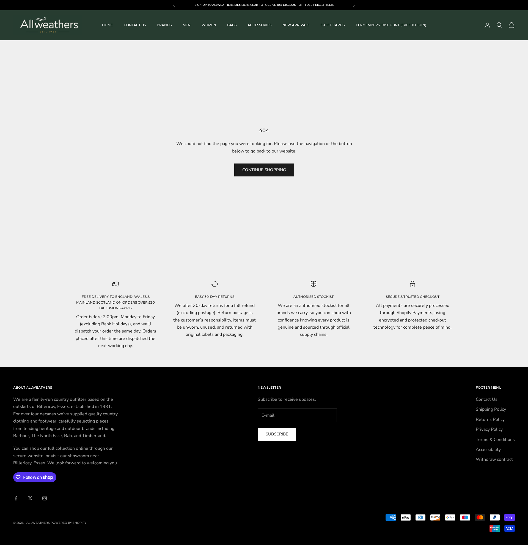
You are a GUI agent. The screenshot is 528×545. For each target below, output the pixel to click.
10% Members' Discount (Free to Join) (391, 25)
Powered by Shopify (68, 523)
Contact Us (486, 399)
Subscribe (277, 434)
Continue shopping (264, 170)
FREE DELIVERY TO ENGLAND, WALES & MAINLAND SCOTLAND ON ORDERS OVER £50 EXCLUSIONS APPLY (115, 302)
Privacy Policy (489, 429)
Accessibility (488, 449)
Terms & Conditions (495, 440)
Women (209, 25)
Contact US (135, 25)
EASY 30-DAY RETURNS (214, 297)
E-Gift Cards (332, 25)
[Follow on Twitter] (30, 498)
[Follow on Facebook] (16, 498)
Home (107, 25)
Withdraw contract (494, 459)
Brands (164, 25)
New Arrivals (295, 25)
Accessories (259, 25)
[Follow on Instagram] (44, 498)
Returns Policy (490, 419)
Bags (232, 25)
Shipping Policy (491, 409)
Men (187, 25)
